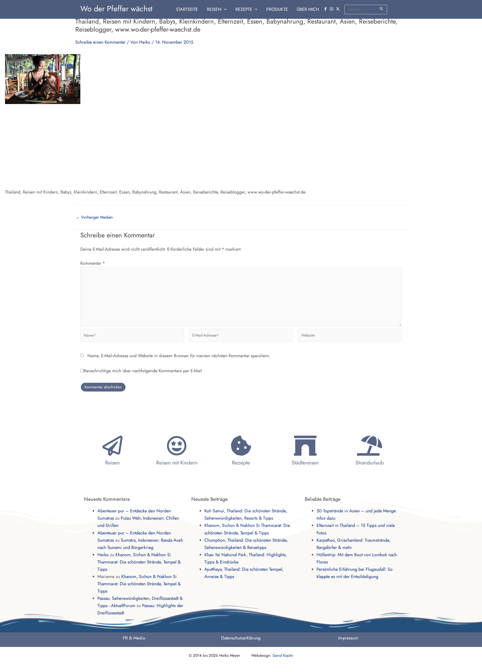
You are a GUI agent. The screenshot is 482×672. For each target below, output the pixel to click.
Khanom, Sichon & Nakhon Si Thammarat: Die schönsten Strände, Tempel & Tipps (139, 561)
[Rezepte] (241, 446)
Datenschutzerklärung (241, 638)
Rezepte (241, 462)
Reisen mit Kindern (177, 462)
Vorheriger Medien (94, 217)
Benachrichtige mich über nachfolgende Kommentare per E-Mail (143, 370)
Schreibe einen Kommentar (100, 42)
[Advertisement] (241, 146)
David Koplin (283, 655)
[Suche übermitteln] (382, 8)
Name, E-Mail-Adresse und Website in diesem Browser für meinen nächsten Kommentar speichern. (178, 355)
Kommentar (92, 263)
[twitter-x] (338, 9)
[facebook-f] (326, 9)
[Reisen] (112, 446)
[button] (224, 9)
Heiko (103, 554)
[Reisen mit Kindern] (177, 446)
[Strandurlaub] (369, 446)
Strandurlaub (369, 462)
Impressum (348, 638)
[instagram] (332, 9)
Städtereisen (305, 462)
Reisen (112, 462)
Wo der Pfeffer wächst (116, 8)
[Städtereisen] (305, 446)
